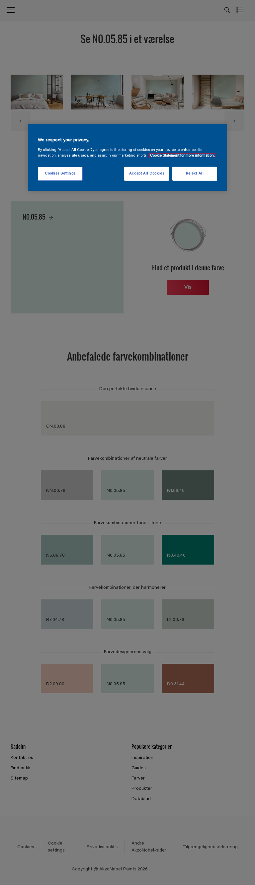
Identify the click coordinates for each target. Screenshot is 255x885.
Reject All (195, 173)
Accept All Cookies (146, 173)
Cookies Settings (60, 173)
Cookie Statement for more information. (182, 156)
